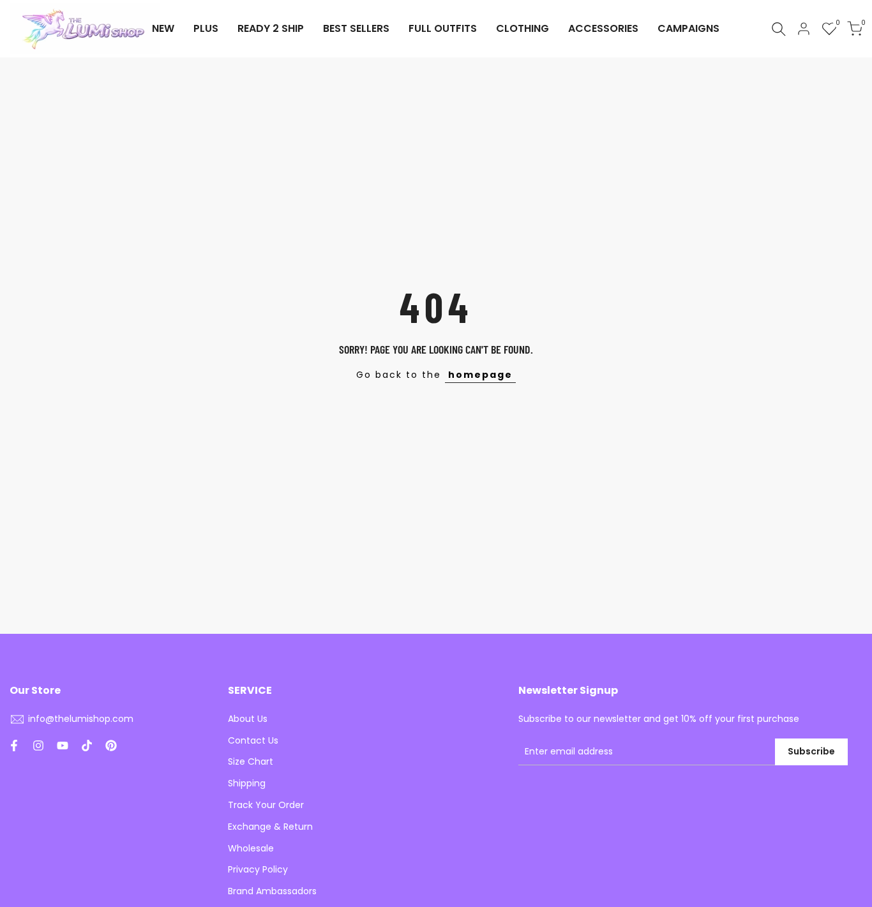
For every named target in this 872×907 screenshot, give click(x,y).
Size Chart (250, 761)
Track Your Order (266, 804)
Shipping (247, 783)
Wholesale (251, 848)
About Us (247, 718)
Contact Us (253, 740)
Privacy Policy (258, 869)
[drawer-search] (779, 29)
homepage (480, 374)
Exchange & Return (270, 826)
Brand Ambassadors (272, 891)
